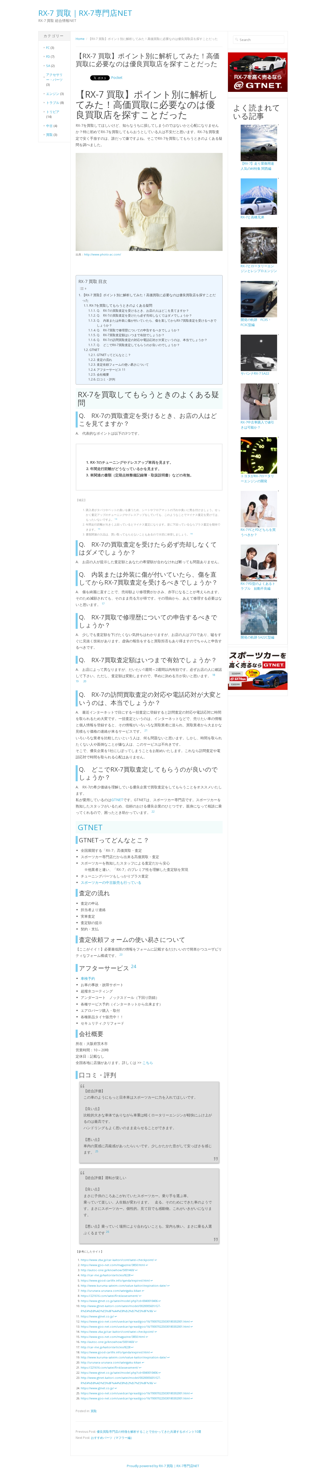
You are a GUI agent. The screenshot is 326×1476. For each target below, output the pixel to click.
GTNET (94, 350)
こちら (147, 1062)
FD (48, 56)
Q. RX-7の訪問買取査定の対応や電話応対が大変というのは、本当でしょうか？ (152, 340)
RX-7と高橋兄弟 (252, 217)
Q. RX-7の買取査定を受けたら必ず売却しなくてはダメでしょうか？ (144, 315)
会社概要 (103, 374)
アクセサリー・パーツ (54, 77)
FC (48, 47)
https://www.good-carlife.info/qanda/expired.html (115, 1280)
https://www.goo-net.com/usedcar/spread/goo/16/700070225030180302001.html (135, 1321)
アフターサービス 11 (111, 369)
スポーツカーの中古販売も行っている (111, 882)
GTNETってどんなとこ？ (114, 355)
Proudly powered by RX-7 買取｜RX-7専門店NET (163, 1466)
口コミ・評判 (106, 379)
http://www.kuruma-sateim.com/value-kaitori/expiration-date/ (124, 1285)
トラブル (52, 102)
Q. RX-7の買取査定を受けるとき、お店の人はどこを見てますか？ (143, 310)
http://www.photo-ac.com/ (102, 254)
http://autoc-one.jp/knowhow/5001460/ (107, 1270)
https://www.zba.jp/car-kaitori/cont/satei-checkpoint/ (117, 1260)
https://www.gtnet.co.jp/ (97, 1316)
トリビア (52, 111)
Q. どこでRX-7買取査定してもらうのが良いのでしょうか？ (138, 345)
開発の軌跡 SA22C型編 (257, 637)
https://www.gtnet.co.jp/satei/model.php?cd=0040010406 (119, 1301)
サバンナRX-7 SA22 (255, 373)
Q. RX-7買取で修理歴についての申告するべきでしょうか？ (138, 330)
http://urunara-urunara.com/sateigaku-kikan (111, 1291)
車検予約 (88, 978)
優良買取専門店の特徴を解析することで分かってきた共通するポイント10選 (149, 1431)
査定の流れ (104, 360)
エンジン (52, 93)
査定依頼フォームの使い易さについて (122, 364)
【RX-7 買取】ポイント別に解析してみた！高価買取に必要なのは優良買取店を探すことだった (149, 298)
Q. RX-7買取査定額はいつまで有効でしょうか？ (130, 335)
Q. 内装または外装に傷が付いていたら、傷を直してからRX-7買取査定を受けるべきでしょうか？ (156, 323)
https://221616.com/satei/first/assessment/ (109, 1296)
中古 (49, 125)
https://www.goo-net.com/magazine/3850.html (113, 1265)
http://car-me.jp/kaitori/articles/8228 (105, 1275)
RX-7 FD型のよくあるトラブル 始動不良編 (258, 586)
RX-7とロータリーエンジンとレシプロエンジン (259, 268)
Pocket (117, 77)
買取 (49, 134)
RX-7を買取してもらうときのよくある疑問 (120, 305)
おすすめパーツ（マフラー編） (112, 1438)
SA (48, 65)
